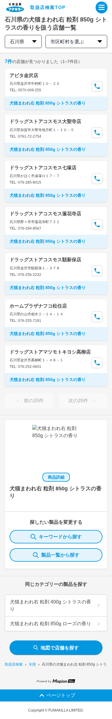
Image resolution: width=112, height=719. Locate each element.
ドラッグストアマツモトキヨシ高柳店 (50, 351)
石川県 (17, 41)
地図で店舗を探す (60, 647)
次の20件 (78, 400)
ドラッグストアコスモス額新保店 (45, 259)
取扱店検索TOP (48, 7)
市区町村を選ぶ (67, 41)
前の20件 (34, 400)
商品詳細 (56, 477)
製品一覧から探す (60, 554)
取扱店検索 (14, 664)
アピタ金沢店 (24, 75)
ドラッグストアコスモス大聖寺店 (45, 121)
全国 (32, 664)
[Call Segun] (97, 86)
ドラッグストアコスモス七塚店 (43, 167)
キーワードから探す (60, 536)
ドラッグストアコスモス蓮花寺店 (45, 213)
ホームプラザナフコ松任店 (38, 305)
